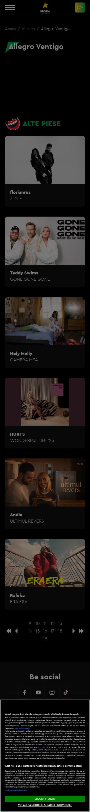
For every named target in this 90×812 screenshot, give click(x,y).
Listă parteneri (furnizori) (16, 790)
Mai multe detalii (22, 728)
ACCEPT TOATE (44, 798)
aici (39, 747)
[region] (45, 755)
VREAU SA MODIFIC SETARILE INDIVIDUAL (45, 805)
